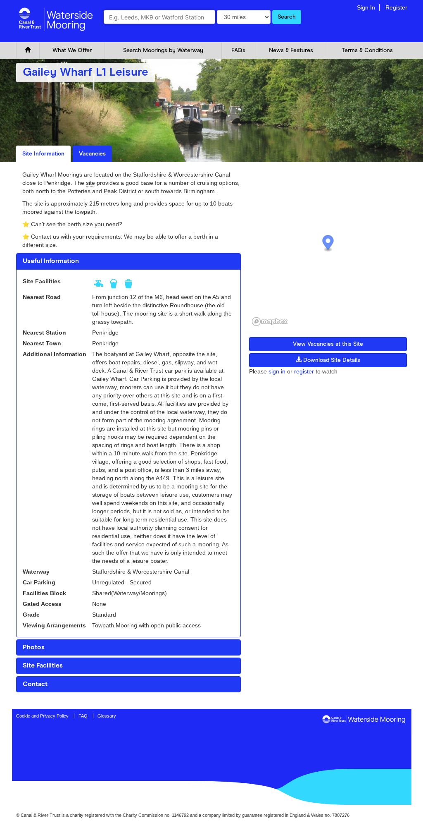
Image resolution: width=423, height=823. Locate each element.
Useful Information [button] (51, 261)
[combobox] (159, 17)
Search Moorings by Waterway (163, 50)
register (304, 371)
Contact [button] (35, 684)
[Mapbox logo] (270, 321)
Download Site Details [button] (331, 360)
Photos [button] (34, 647)
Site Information (43, 154)
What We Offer (72, 50)
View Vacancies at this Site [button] (328, 344)
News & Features (291, 50)
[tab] (128, 261)
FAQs (238, 50)
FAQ (83, 715)
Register (396, 7)
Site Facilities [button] (43, 665)
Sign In (366, 7)
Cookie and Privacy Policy (42, 715)
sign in (277, 371)
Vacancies (92, 154)
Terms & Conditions (367, 50)
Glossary (106, 715)
